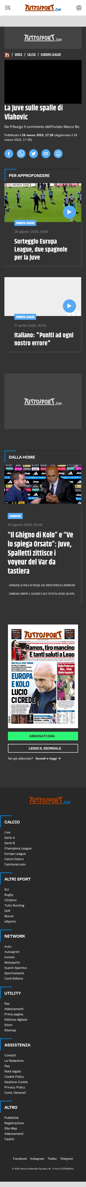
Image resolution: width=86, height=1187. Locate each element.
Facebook (20, 1158)
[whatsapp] (21, 153)
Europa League (51, 55)
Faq (6, 1066)
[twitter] (33, 153)
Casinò (9, 1139)
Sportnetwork (14, 973)
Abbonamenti (13, 1009)
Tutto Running (14, 905)
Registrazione (14, 1123)
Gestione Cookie (16, 1082)
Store (8, 1025)
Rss (6, 1004)
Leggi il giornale (45, 748)
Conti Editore (13, 978)
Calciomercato (15, 864)
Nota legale (12, 1071)
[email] (45, 153)
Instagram (37, 1158)
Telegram (66, 1158)
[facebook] (8, 153)
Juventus (15, 516)
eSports (10, 921)
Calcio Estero (14, 859)
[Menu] (7, 8)
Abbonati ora (42, 736)
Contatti (10, 1055)
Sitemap (10, 1030)
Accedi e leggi (46, 758)
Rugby (8, 895)
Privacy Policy (14, 1087)
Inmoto (9, 957)
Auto (7, 946)
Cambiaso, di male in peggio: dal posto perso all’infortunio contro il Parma (40, 585)
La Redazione (14, 1061)
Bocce (8, 916)
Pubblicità (11, 1118)
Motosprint (12, 962)
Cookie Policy (14, 1077)
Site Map (10, 1128)
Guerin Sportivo (15, 968)
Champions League (18, 848)
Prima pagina (13, 1014)
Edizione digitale (15, 1020)
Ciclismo (10, 900)
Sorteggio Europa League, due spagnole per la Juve (40, 250)
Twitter (52, 1158)
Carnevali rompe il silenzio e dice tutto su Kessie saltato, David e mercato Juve (40, 593)
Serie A (9, 838)
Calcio (31, 55)
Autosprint (11, 952)
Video (18, 55)
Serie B (9, 843)
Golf (7, 911)
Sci (6, 889)
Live (7, 832)
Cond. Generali (15, 1093)
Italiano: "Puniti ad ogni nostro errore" (43, 339)
